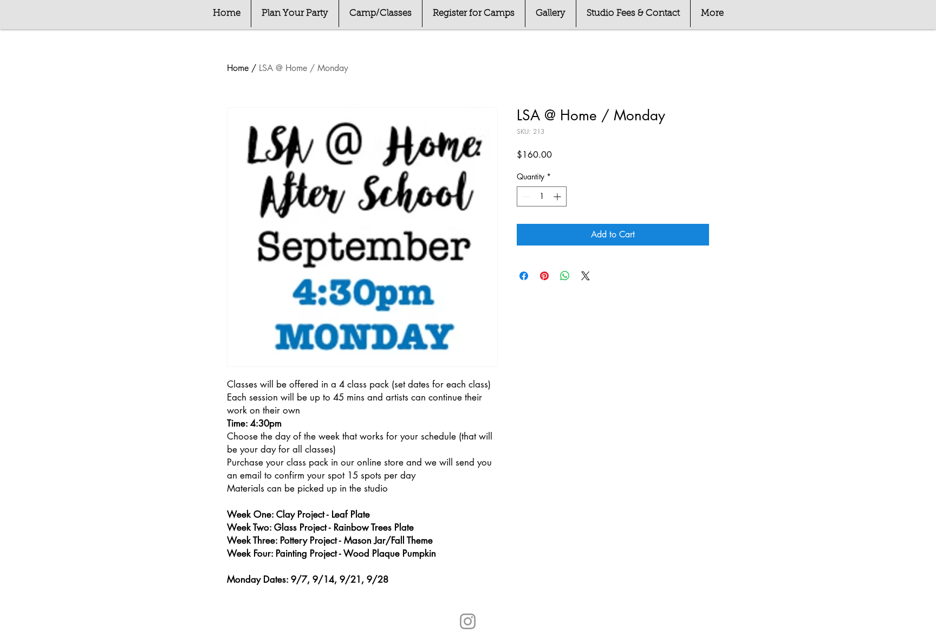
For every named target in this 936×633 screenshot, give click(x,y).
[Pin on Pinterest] (544, 275)
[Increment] (558, 196)
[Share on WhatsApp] (564, 275)
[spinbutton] (541, 196)
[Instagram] (467, 621)
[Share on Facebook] (523, 275)
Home (238, 68)
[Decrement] (525, 196)
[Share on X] (585, 275)
